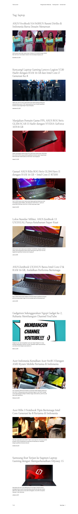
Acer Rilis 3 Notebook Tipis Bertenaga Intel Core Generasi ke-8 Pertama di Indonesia (36, 411)
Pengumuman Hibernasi (45, 4)
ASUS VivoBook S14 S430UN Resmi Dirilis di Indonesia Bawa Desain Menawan (37, 25)
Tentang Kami (55, 4)
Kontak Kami (63, 4)
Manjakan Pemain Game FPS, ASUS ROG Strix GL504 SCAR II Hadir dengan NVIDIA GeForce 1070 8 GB (38, 123)
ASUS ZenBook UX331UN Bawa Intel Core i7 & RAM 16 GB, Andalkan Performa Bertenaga (38, 268)
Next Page (63, 505)
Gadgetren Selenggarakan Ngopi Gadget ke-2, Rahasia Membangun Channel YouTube (37, 314)
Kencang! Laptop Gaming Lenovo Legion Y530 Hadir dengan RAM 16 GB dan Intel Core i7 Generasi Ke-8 (38, 72)
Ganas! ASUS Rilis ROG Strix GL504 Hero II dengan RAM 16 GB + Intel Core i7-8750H (36, 173)
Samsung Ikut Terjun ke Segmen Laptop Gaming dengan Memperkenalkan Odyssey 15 (38, 459)
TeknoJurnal (15, 4)
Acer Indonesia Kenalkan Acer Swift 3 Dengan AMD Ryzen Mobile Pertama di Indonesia (38, 362)
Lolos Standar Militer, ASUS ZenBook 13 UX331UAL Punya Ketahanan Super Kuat (35, 221)
